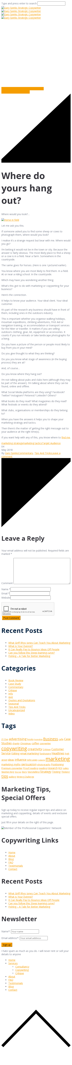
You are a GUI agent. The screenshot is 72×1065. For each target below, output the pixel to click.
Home (5, 68)
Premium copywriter (12, 768)
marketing (58, 758)
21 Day (4, 739)
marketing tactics (32, 443)
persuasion (29, 764)
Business (50, 738)
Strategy (45, 772)
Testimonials (15, 865)
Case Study (14, 683)
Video (11, 713)
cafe (61, 739)
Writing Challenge (25, 776)
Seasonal (13, 703)
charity (16, 743)
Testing (56, 771)
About (11, 855)
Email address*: (10, 938)
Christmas (25, 743)
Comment (7, 583)
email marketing (29, 753)
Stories (18, 772)
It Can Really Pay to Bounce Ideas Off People (33, 649)
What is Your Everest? (20, 646)
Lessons (41, 760)
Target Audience (51, 443)
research (53, 768)
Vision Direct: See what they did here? (22, 88)
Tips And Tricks (43, 453)
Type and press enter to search (19, 3)
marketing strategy (12, 443)
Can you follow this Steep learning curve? (31, 652)
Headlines (58, 753)
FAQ (10, 862)
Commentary (57, 68)
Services (13, 963)
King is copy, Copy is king (15, 92)
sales (66, 768)
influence (20, 760)
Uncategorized (16, 710)
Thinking (65, 771)
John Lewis (32, 759)
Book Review (15, 680)
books (30, 739)
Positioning (57, 764)
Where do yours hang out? (29, 68)
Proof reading (30, 768)
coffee (35, 743)
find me (66, 437)
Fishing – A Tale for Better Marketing (29, 656)
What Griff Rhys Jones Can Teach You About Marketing (39, 642)
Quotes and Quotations (21, 700)
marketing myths (11, 764)
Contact (12, 869)
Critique (12, 690)
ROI (60, 768)
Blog (11, 859)
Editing (15, 753)
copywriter (45, 743)
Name (4, 589)
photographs (43, 764)
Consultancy (22, 966)
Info (10, 693)
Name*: (5, 931)
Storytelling (33, 771)
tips (4, 776)
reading (43, 768)
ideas (11, 759)
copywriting (14, 748)
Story (24, 771)
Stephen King (7, 771)
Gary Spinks (11, 453)
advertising (18, 739)
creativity (35, 749)
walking (12, 776)
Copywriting (22, 970)
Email (4, 593)
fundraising (45, 753)
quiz (10, 697)
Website (5, 597)
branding (38, 739)
